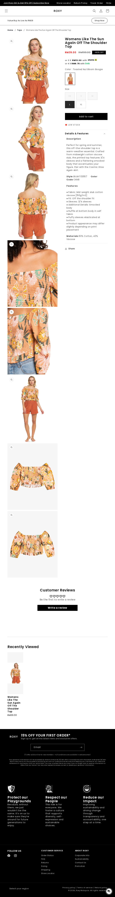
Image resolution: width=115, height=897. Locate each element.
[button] (6, 11)
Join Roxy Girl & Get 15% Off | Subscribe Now (26, 2)
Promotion (80, 866)
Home (10, 30)
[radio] (70, 79)
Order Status (47, 855)
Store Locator (64, 3)
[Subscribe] (81, 747)
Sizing (44, 866)
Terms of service (85, 887)
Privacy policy (68, 887)
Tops (19, 30)
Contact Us (80, 862)
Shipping (45, 869)
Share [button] (71, 248)
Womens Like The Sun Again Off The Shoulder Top (48, 30)
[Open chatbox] (109, 891)
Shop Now (99, 20)
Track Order (96, 3)
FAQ (43, 859)
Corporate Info (82, 855)
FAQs (108, 3)
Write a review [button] (57, 608)
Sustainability (82, 859)
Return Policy (80, 3)
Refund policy (101, 887)
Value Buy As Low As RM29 (20, 20)
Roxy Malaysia (82, 890)
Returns (45, 862)
